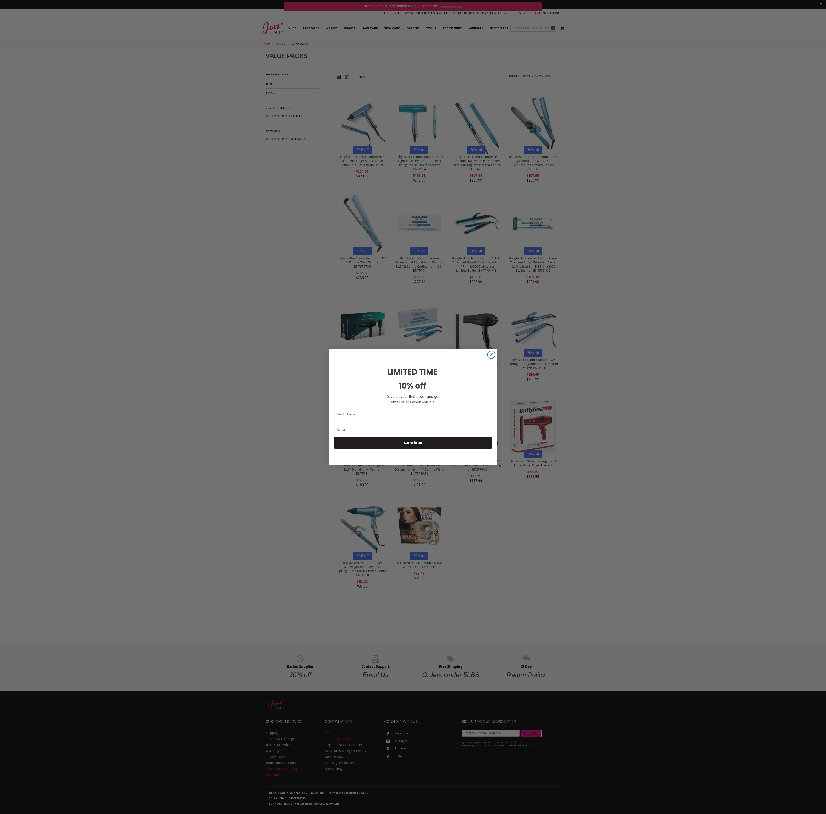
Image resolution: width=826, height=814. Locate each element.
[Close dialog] (491, 355)
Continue (413, 442)
